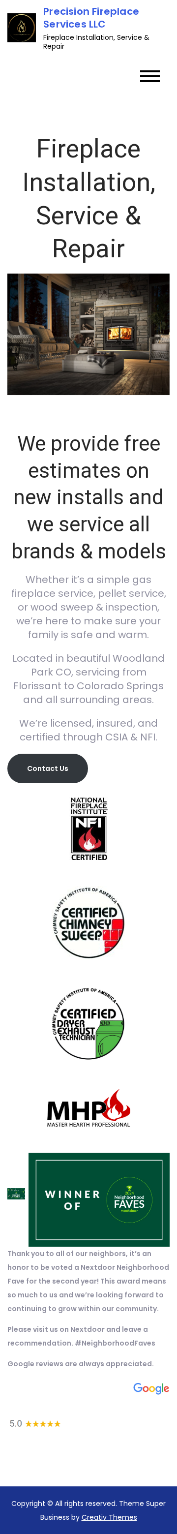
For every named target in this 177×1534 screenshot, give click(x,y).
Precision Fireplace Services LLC (91, 17)
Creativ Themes (109, 1517)
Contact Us (47, 768)
